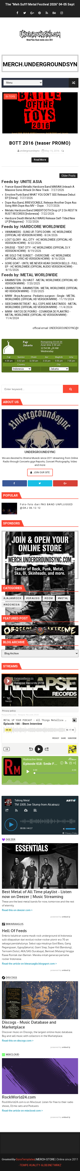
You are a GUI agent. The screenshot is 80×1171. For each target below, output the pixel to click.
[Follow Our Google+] (65, 483)
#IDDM (48, 598)
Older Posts (68, 175)
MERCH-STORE (45, 1159)
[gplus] (32, 13)
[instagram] (61, 13)
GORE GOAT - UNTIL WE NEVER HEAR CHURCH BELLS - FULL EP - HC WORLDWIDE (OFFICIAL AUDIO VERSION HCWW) (41, 265)
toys (12, 96)
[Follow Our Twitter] (40, 483)
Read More (40, 159)
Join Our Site (41, 472)
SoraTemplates (25, 1159)
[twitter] (25, 13)
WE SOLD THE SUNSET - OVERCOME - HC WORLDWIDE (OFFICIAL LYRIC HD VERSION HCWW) (38, 257)
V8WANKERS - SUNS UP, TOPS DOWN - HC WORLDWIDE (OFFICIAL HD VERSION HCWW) (38, 233)
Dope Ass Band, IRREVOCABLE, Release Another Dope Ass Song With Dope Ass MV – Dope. (41, 204)
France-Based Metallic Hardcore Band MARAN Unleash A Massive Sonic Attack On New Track (39, 188)
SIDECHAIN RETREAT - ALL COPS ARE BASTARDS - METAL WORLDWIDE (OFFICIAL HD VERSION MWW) (41, 305)
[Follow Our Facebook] (14, 483)
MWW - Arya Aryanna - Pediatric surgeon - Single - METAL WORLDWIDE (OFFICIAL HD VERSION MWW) (40, 297)
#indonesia (11, 604)
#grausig (33, 598)
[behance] (54, 13)
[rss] (47, 13)
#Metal (63, 598)
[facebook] (17, 13)
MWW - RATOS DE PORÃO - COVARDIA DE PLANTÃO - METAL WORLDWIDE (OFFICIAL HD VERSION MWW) (37, 313)
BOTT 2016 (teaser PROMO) (40, 143)
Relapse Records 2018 (28, 715)
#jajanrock (12, 598)
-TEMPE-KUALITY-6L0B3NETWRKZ (40, 1165)
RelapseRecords (9, 715)
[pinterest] (39, 13)
